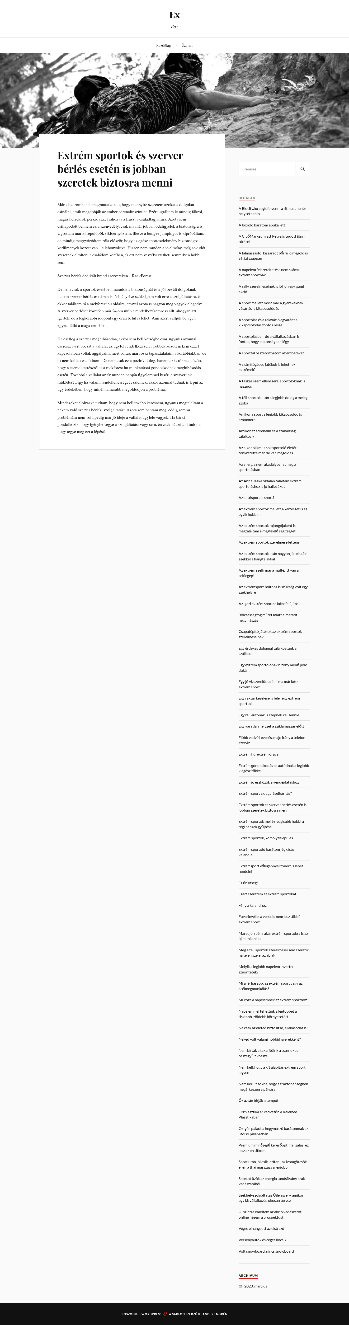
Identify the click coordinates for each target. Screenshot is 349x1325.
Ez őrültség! (248, 882)
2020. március (255, 1286)
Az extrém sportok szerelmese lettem (269, 542)
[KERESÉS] (303, 169)
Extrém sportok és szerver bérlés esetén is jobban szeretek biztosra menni (120, 168)
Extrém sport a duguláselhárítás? (265, 793)
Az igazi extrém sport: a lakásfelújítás (268, 603)
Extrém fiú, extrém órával (259, 754)
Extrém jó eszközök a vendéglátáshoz (269, 782)
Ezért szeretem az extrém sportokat (267, 894)
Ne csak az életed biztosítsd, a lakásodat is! (273, 1027)
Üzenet (187, 45)
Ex (174, 14)
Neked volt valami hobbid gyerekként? (270, 1039)
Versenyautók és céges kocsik (262, 1239)
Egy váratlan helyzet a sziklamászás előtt (271, 726)
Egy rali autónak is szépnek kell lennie (269, 715)
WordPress (151, 1314)
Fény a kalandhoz (253, 905)
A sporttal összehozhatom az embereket (271, 353)
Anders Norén (215, 1314)
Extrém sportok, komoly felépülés (266, 838)
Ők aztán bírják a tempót (258, 1100)
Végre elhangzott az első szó (261, 1228)
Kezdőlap (163, 45)
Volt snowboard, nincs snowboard (266, 1251)
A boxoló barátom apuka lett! (262, 225)
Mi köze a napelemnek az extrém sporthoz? (273, 999)
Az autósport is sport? (256, 497)
